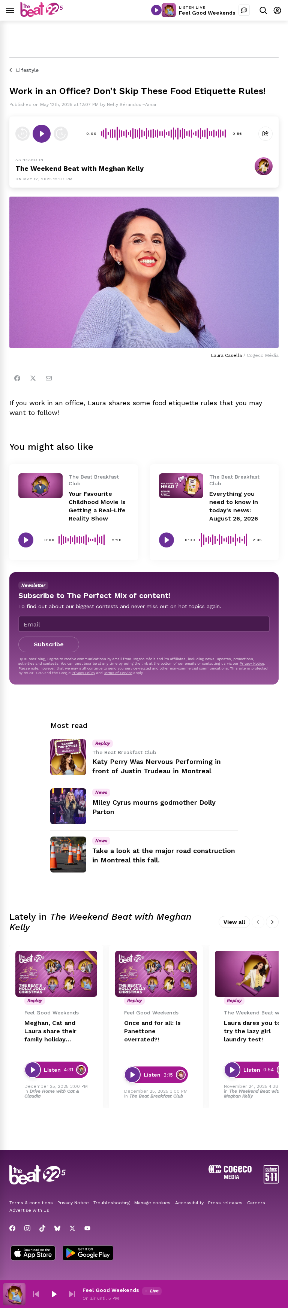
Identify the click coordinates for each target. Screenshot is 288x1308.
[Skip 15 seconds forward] (22, 134)
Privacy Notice (252, 663)
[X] (72, 1228)
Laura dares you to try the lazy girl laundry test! (252, 1031)
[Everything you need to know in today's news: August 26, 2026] (181, 485)
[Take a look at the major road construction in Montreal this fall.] (68, 854)
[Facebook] (17, 378)
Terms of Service (118, 673)
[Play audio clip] (42, 134)
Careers (256, 1202)
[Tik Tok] (42, 1228)
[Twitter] (33, 378)
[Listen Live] (156, 10)
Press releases (225, 1202)
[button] (36, 1294)
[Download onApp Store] (33, 1253)
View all (234, 922)
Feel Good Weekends (207, 13)
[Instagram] (27, 1228)
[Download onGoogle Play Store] (88, 1253)
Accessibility (189, 1202)
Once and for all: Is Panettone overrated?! (152, 1031)
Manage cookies (152, 1202)
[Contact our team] (244, 10)
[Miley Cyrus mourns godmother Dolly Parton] (68, 806)
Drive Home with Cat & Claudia (51, 1094)
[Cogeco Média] (230, 1177)
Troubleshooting (111, 1202)
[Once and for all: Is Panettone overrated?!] (156, 974)
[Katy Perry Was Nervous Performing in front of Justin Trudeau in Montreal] (68, 757)
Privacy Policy (83, 673)
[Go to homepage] (41, 14)
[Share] (265, 134)
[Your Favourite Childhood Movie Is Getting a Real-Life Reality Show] (40, 485)
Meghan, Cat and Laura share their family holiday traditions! (50, 1031)
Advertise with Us (29, 1210)
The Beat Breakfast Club (156, 1096)
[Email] (49, 378)
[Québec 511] (271, 1181)
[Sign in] (277, 10)
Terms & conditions (31, 1202)
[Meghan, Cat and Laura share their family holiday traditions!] (56, 974)
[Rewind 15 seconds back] (61, 134)
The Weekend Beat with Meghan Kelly (79, 168)
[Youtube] (87, 1228)
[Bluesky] (57, 1228)
